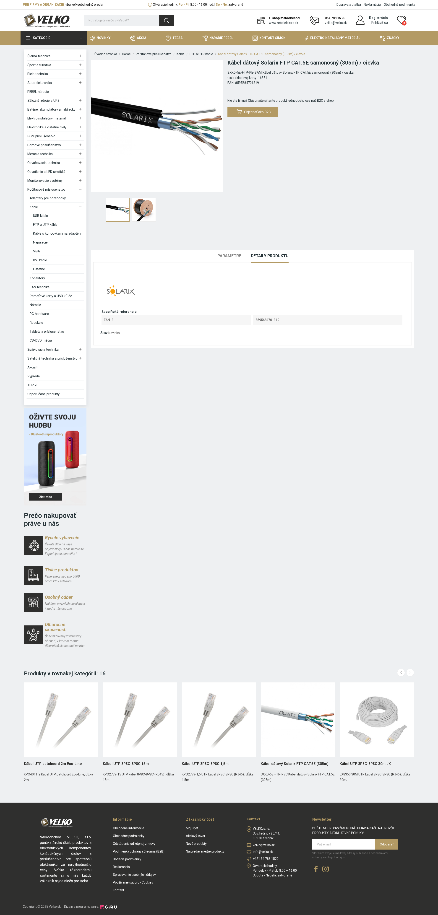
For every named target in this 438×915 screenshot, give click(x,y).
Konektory (37, 278)
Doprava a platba (348, 4)
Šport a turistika (39, 65)
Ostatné (39, 269)
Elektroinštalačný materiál (46, 118)
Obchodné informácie (128, 828)
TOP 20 (32, 385)
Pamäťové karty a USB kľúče (51, 296)
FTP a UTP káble (45, 225)
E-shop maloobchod (284, 18)
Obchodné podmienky (399, 4)
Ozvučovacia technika (43, 163)
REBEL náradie (38, 92)
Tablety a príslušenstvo (47, 331)
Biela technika (37, 74)
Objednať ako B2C (257, 112)
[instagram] (325, 869)
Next (212, 126)
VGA (36, 251)
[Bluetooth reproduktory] (55, 457)
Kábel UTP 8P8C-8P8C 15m (126, 764)
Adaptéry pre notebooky (48, 198)
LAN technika (40, 287)
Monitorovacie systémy (45, 181)
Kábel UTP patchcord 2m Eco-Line (53, 764)
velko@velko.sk (336, 23)
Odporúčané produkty (43, 394)
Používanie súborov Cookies (133, 882)
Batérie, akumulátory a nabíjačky (51, 109)
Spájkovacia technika (43, 349)
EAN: (230, 83)
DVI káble (40, 260)
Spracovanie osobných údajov (134, 874)
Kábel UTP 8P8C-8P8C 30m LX (365, 764)
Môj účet (192, 828)
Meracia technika (40, 154)
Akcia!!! (32, 367)
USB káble (40, 216)
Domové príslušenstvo (44, 145)
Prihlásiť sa (379, 23)
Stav (104, 333)
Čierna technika (38, 56)
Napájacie (40, 242)
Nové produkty (196, 843)
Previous (102, 126)
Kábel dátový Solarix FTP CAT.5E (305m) (294, 764)
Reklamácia (372, 4)
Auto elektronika (39, 83)
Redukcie (36, 323)
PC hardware (39, 314)
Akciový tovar (195, 836)
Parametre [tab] (229, 255)
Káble (34, 207)
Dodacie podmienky (127, 859)
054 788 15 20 (335, 18)
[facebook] (316, 869)
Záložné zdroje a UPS (43, 100)
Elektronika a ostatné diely (46, 127)
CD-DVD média (41, 340)
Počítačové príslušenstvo (46, 189)
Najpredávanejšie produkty (205, 851)
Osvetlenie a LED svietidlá (46, 172)
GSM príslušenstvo (41, 136)
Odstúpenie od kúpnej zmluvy (134, 843)
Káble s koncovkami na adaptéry (57, 233)
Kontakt (118, 890)
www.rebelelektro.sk (283, 23)
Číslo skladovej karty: (242, 78)
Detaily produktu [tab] (270, 255)
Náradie (35, 305)
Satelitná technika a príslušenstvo (52, 358)
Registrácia (378, 18)
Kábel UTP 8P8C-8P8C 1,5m (205, 764)
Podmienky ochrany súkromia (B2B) (138, 851)
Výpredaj (33, 376)
